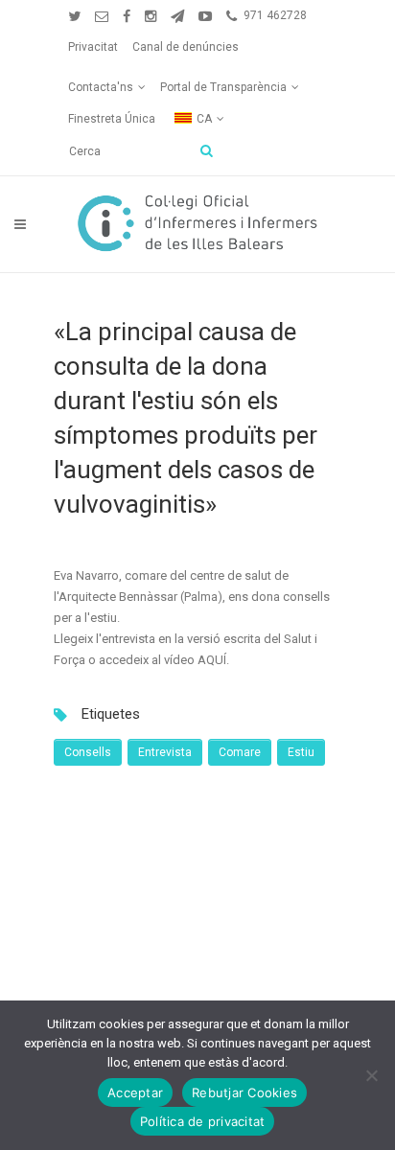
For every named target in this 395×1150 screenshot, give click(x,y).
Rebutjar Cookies (244, 1092)
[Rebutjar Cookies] (371, 1075)
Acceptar (135, 1092)
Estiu (301, 752)
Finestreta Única (111, 119)
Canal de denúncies (185, 47)
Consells (87, 752)
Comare (240, 752)
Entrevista (165, 752)
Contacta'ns (100, 87)
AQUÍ (212, 660)
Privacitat (93, 47)
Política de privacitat (203, 1121)
